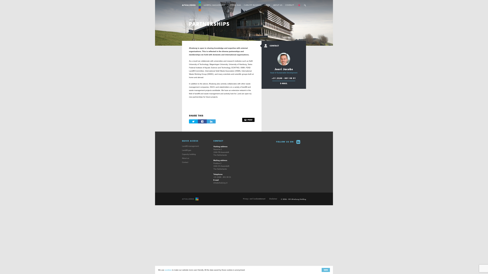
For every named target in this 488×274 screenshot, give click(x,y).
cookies (168, 270)
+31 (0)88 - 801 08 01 (284, 78)
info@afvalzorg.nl (220, 183)
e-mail (283, 83)
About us (192, 20)
